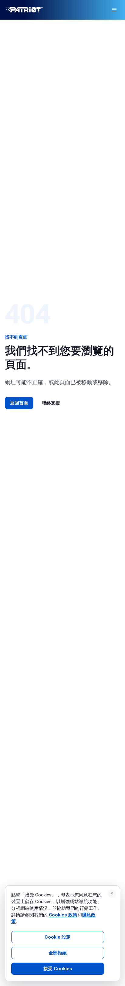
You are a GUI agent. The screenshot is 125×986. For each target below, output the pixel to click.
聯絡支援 (51, 403)
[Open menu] (114, 10)
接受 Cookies (57, 968)
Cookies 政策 (63, 915)
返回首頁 (19, 403)
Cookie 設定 (58, 937)
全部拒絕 (58, 953)
